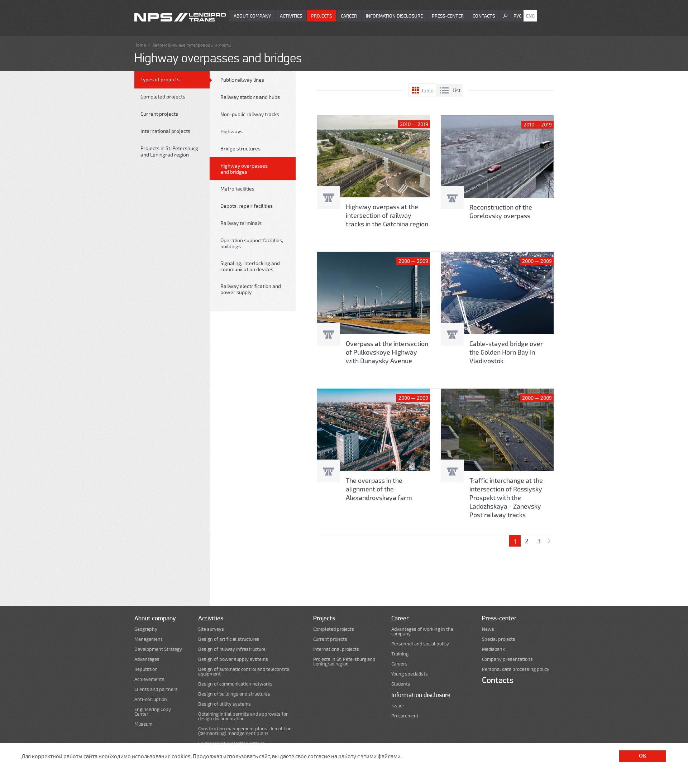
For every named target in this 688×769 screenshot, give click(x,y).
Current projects (159, 114)
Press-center (448, 16)
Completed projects (162, 96)
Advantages (146, 659)
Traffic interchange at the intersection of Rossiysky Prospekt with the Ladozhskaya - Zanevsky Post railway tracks (506, 497)
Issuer (397, 705)
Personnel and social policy (420, 643)
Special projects (498, 639)
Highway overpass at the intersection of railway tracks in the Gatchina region (387, 215)
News (488, 629)
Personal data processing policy (515, 669)
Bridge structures (240, 148)
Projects (321, 16)
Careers (399, 664)
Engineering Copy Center (152, 711)
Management (148, 639)
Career (349, 16)
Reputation (146, 669)
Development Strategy (158, 649)
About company (252, 16)
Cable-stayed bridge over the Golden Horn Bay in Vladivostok (506, 352)
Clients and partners (156, 689)
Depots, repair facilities (246, 206)
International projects (165, 131)
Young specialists (409, 674)
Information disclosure (394, 16)
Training (399, 654)
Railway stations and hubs (250, 97)
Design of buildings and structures (234, 694)
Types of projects (160, 79)
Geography (145, 629)
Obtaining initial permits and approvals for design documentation (243, 716)
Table (427, 90)
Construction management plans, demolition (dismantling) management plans (245, 731)
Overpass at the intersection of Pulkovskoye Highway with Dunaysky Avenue (387, 352)
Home (140, 44)
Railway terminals (241, 223)
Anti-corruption (150, 699)
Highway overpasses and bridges (244, 169)
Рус (517, 16)
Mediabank (493, 649)
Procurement (405, 715)
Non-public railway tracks (249, 114)
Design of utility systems (224, 704)
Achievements (149, 679)
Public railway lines (242, 80)
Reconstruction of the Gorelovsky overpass (500, 211)
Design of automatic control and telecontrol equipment (244, 671)
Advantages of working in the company (422, 631)
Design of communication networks (235, 684)
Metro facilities (237, 189)
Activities (291, 16)
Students (400, 684)
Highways (231, 131)
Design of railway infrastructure (232, 649)
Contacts (484, 16)
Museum (143, 724)
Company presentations (507, 659)
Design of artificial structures (228, 639)
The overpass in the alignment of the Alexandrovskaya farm (379, 488)
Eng (530, 16)
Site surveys (211, 629)
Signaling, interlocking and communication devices (250, 266)
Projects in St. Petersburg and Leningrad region (169, 151)
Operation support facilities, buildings (251, 243)
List (456, 90)
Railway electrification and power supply (250, 289)
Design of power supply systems (233, 659)
